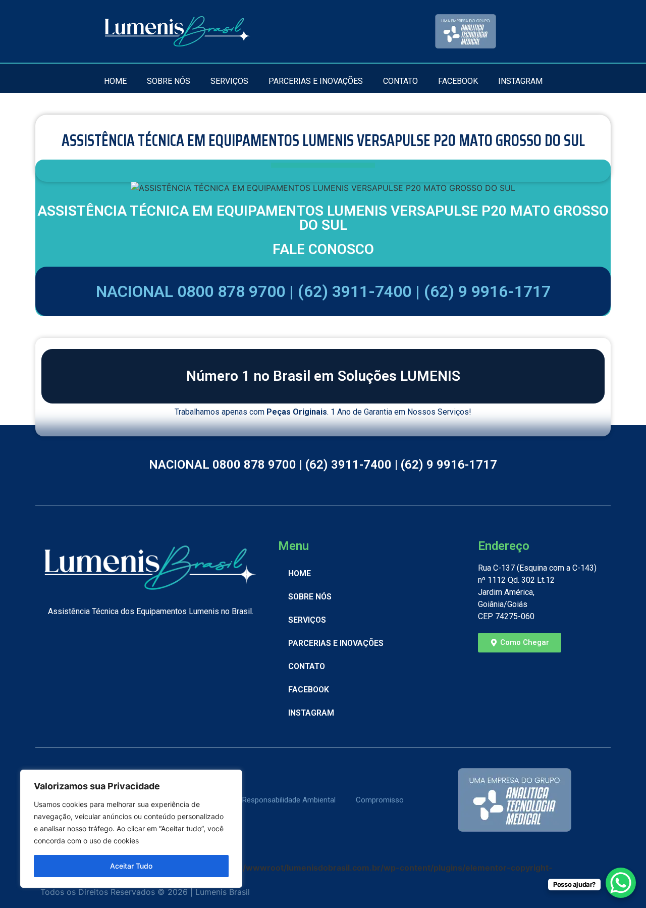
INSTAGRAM (520, 81)
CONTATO (400, 81)
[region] (131, 829)
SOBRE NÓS (168, 81)
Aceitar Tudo (131, 866)
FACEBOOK (458, 81)
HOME (115, 81)
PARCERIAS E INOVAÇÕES (315, 81)
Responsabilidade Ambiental (289, 799)
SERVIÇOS (229, 81)
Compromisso (380, 799)
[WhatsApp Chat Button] (621, 883)
